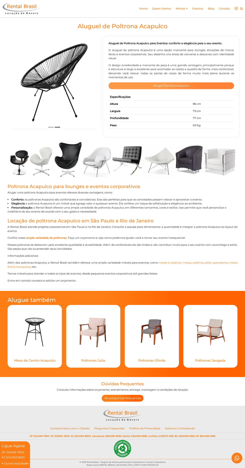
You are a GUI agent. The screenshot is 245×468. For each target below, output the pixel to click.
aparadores (220, 262)
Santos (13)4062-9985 (134, 436)
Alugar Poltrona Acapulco (171, 85)
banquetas (23, 266)
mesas (187, 262)
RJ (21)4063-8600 (81, 436)
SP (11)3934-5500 (60, 436)
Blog (211, 8)
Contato (224, 8)
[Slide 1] (51, 127)
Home (143, 8)
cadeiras (197, 262)
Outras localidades (16, 463)
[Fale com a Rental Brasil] (237, 460)
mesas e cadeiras (170, 262)
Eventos (197, 8)
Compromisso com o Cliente (69, 428)
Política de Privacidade (144, 428)
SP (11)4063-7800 (40, 436)
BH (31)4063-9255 (185, 436)
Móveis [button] (181, 8)
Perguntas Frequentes (109, 428)
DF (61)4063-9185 (205, 436)
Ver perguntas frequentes (122, 398)
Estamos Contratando (180, 428)
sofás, (209, 262)
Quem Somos (161, 8)
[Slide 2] (57, 127)
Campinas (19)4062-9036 (106, 436)
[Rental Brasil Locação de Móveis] (21, 8)
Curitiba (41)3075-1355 (160, 436)
